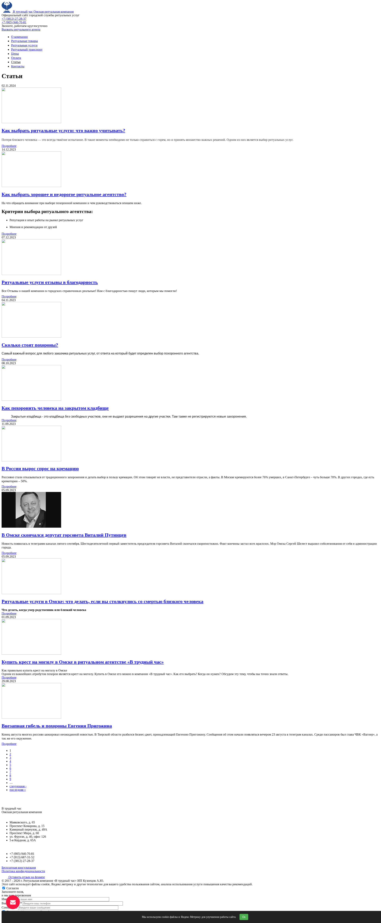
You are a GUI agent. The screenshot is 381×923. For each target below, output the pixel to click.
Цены (15, 53)
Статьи (16, 62)
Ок (243, 916)
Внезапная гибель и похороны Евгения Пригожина (57, 725)
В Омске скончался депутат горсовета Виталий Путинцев (64, 535)
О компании (19, 36)
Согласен (12, 888)
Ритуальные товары (24, 41)
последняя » (18, 789)
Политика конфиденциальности (23, 871)
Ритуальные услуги (24, 45)
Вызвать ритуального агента (21, 29)
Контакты (17, 66)
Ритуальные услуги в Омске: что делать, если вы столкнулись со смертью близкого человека (102, 601)
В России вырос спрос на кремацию (40, 468)
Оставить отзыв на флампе (26, 877)
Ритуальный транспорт (26, 49)
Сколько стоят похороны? (30, 345)
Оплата (16, 58)
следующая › (18, 786)
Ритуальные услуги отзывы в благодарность (50, 282)
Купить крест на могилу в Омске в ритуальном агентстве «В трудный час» (83, 662)
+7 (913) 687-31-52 (22, 857)
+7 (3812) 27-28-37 (14, 18)
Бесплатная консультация (19, 867)
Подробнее (9, 146)
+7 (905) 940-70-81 (14, 22)
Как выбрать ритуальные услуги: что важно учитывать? (63, 130)
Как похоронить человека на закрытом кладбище (55, 408)
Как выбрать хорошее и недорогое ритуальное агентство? (64, 194)
